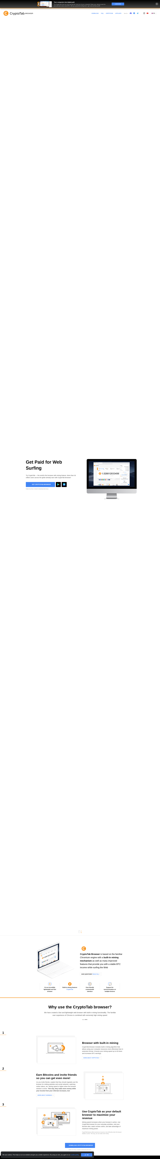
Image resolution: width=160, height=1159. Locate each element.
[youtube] (147, 13)
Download (95, 13)
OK (88, 1154)
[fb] (134, 13)
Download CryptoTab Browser (81, 1145)
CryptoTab (109, 13)
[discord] (131, 13)
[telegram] (137, 13)
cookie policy (75, 1154)
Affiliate (118, 13)
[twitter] (141, 13)
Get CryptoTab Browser (41, 484)
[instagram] (144, 13)
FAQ (102, 13)
